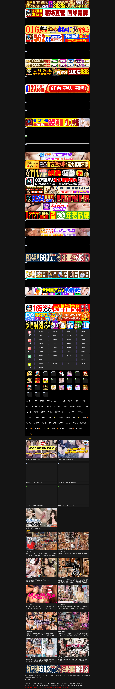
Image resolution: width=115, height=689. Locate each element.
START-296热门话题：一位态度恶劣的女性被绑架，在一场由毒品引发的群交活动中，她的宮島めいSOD (73, 635)
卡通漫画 (41, 355)
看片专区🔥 (55, 428)
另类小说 (41, 367)
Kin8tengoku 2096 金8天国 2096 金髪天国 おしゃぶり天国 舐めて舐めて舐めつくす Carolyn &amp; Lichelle (41, 608)
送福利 (85, 401)
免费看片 (61, 423)
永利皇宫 (44, 417)
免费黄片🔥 (76, 417)
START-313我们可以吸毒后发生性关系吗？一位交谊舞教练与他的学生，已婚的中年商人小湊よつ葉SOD (41, 555)
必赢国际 (41, 406)
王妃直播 (35, 412)
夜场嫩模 (64, 412)
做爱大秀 (68, 423)
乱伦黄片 (43, 412)
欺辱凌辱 (41, 343)
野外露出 (83, 343)
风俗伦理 (83, 363)
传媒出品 (41, 359)
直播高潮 (65, 406)
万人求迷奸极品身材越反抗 (35, 505)
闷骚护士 (83, 351)
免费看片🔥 (52, 417)
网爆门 (83, 355)
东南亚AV (83, 339)
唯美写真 (69, 355)
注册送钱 (70, 401)
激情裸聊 (68, 417)
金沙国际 (44, 423)
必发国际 (71, 412)
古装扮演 (41, 347)
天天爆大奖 (36, 423)
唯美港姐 (69, 339)
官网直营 (49, 401)
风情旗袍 (41, 351)
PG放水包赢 (57, 406)
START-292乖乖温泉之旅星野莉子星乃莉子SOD (73, 553)
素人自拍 (83, 335)
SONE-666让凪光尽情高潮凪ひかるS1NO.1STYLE (37, 581)
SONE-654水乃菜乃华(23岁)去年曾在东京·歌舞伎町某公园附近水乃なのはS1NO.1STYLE (41, 661)
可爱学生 (69, 347)
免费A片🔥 (38, 428)
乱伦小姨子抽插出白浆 (33, 528)
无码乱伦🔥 (85, 417)
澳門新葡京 (36, 417)
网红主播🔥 (29, 434)
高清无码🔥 (71, 428)
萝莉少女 (83, 331)
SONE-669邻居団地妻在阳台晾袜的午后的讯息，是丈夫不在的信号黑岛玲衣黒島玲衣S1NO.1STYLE (72, 608)
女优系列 (55, 347)
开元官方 (28, 423)
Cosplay (69, 335)
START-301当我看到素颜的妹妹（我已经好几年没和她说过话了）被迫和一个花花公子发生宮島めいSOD (73, 582)
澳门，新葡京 (52, 423)
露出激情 (55, 355)
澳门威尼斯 (83, 423)
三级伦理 (41, 335)
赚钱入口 (62, 428)
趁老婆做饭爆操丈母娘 (33, 459)
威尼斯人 (28, 401)
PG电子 (63, 401)
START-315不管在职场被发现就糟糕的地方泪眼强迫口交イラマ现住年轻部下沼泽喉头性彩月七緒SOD (41, 635)
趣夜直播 (57, 412)
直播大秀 (75, 423)
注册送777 (78, 401)
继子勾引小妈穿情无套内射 (35, 482)
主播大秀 (28, 412)
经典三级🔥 (29, 428)
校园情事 (55, 363)
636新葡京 (60, 417)
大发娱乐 (28, 417)
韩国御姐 (55, 339)
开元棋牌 (42, 401)
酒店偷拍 (85, 406)
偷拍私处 (50, 412)
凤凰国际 (49, 406)
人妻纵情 (69, 363)
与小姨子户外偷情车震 (65, 459)
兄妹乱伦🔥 (46, 428)
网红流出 (69, 343)
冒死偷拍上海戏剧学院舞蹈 (67, 482)
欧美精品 (69, 331)
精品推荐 (41, 331)
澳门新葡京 (80, 412)
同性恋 (83, 359)
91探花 (55, 343)
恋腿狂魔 (83, 347)
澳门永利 (56, 401)
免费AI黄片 (79, 428)
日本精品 (55, 335)
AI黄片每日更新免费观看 (66, 505)
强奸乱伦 (55, 331)
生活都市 (41, 363)
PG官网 (35, 401)
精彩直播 (72, 406)
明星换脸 (55, 351)
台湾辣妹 (41, 339)
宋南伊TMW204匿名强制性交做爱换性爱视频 (72, 660)
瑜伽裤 (68, 351)
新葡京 (28, 406)
